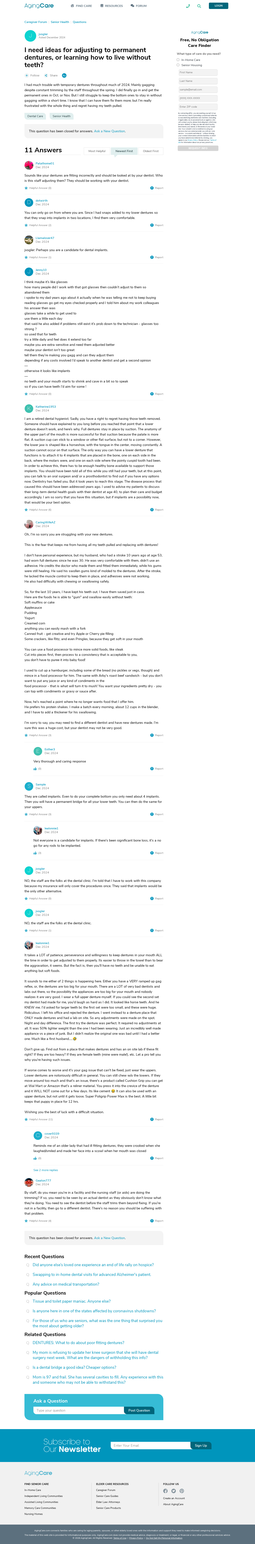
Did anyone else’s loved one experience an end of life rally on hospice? (93, 1264)
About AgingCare (173, 1504)
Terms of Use (119, 1538)
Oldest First (151, 151)
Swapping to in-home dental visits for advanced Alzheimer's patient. (92, 1274)
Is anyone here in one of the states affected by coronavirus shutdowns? (94, 1311)
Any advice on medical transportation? (66, 1284)
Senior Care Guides (107, 1496)
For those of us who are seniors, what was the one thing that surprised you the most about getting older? (97, 1323)
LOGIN (219, 5)
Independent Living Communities (43, 1496)
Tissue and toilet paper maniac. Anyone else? (72, 1301)
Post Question (139, 1410)
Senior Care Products (108, 1508)
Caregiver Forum (105, 1490)
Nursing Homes (33, 1514)
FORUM (141, 6)
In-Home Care (190, 60)
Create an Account (174, 1498)
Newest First (124, 151)
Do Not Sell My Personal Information (164, 1538)
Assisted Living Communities (41, 1502)
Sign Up (201, 1445)
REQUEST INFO (198, 148)
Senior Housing (191, 65)
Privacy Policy (193, 140)
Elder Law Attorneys (108, 1502)
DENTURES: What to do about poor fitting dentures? (78, 1342)
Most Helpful (96, 151)
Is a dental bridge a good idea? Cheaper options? (74, 1367)
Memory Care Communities (40, 1508)
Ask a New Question (109, 131)
